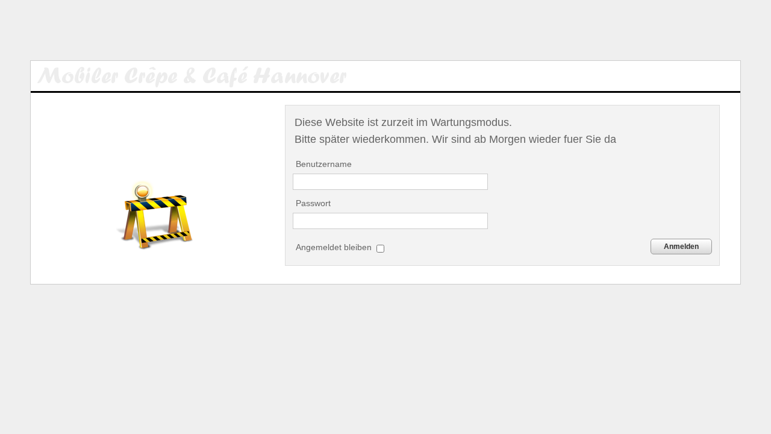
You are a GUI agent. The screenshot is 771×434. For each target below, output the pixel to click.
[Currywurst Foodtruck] (204, 76)
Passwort (313, 203)
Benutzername (324, 164)
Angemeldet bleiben (335, 247)
